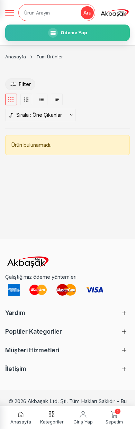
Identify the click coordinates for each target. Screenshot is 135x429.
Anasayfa (15, 56)
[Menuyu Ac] (9, 12)
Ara (87, 12)
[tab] (11, 99)
